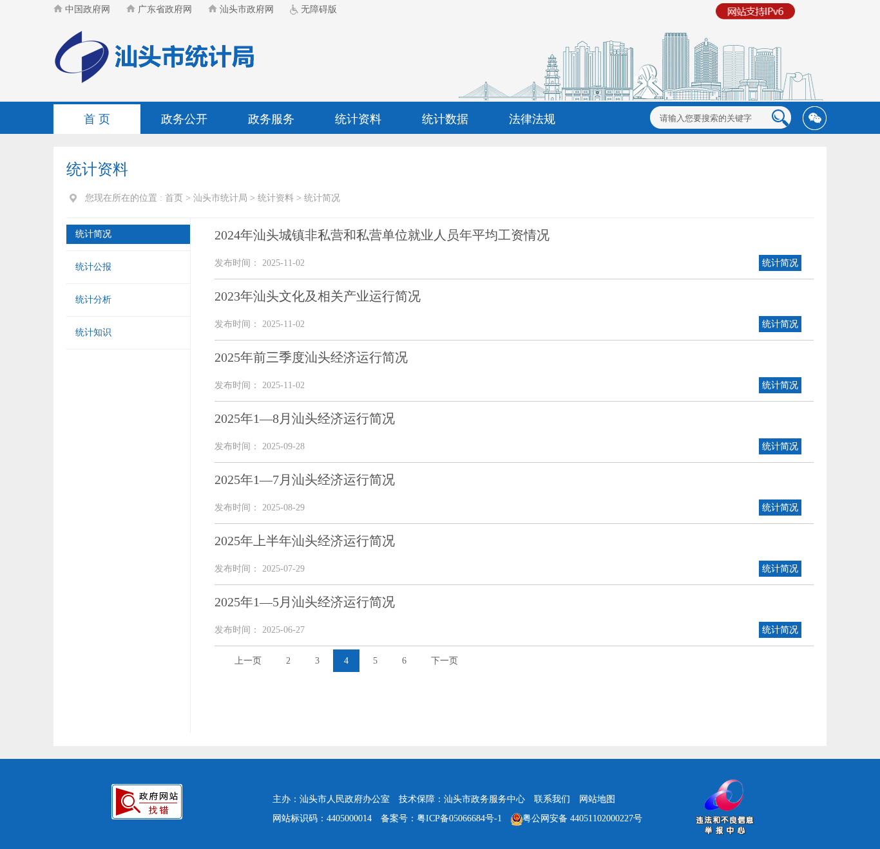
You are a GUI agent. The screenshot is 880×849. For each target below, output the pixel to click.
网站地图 (597, 799)
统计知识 (93, 332)
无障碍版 (317, 9)
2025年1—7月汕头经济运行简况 (305, 479)
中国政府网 (86, 9)
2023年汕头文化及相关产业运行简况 (318, 296)
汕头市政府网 (245, 9)
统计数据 (445, 119)
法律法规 (532, 119)
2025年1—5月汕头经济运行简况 (305, 602)
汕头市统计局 (220, 198)
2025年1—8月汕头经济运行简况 (305, 418)
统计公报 (93, 267)
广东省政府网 (163, 9)
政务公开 (184, 119)
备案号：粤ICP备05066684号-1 (441, 818)
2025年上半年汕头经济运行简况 (305, 541)
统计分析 (93, 299)
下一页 (444, 661)
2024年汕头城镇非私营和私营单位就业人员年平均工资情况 (382, 235)
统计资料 (358, 119)
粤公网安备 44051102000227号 (582, 818)
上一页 (248, 661)
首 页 (97, 119)
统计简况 (322, 198)
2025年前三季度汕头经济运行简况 (311, 357)
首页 (174, 198)
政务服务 (271, 119)
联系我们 (552, 799)
